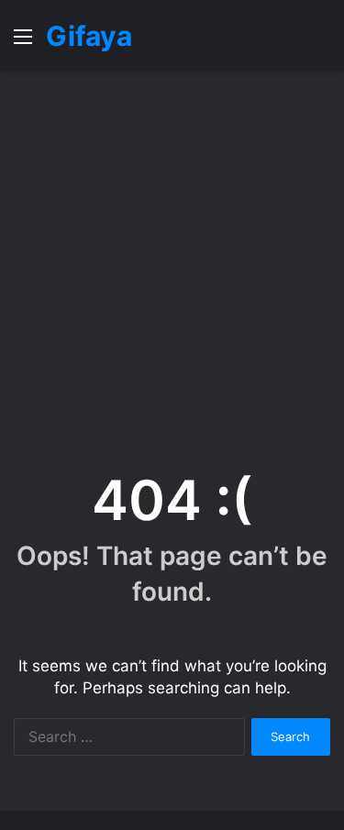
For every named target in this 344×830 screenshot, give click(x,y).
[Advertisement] (172, 262)
